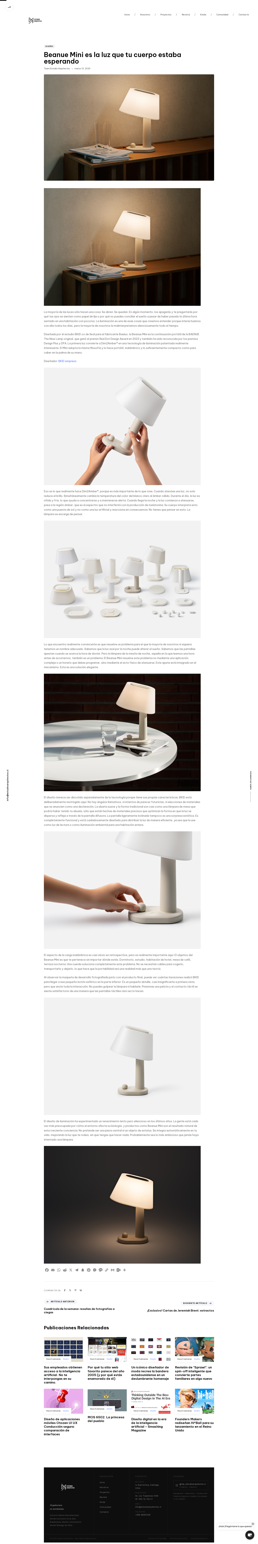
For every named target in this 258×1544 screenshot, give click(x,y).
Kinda (200, 14)
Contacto (241, 14)
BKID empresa (67, 361)
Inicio (127, 14)
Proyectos (163, 14)
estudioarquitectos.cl (199, 1538)
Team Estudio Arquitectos (57, 68)
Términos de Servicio (178, 1538)
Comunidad (219, 14)
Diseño (49, 46)
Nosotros (142, 14)
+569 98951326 (142, 1515)
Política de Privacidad (157, 1538)
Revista (183, 14)
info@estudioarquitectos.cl (148, 1507)
